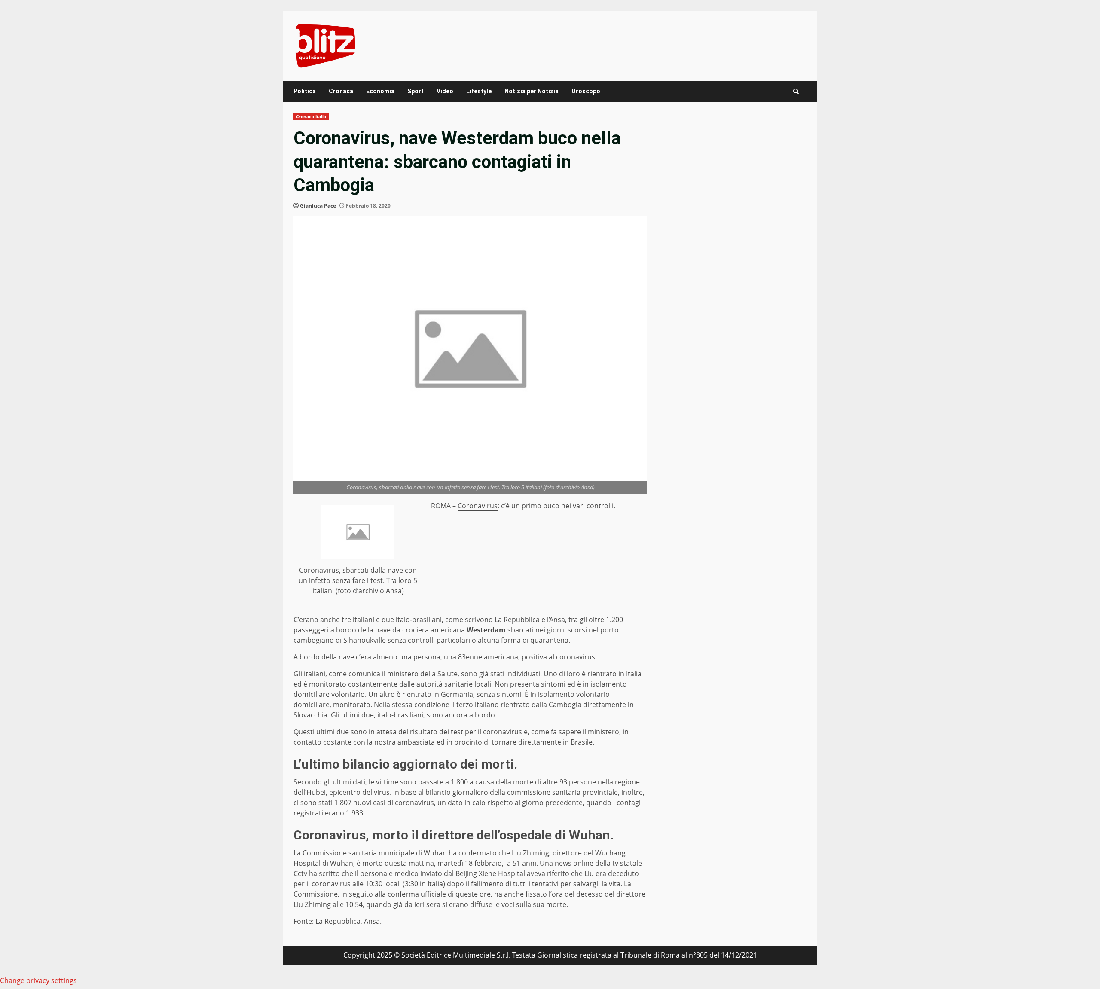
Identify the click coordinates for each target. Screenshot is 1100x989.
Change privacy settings (38, 980)
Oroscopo (585, 91)
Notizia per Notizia (531, 91)
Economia (380, 91)
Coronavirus (478, 505)
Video (445, 91)
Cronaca (341, 91)
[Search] (796, 91)
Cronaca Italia (311, 116)
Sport (415, 91)
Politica (304, 91)
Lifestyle (479, 91)
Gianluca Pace (318, 205)
